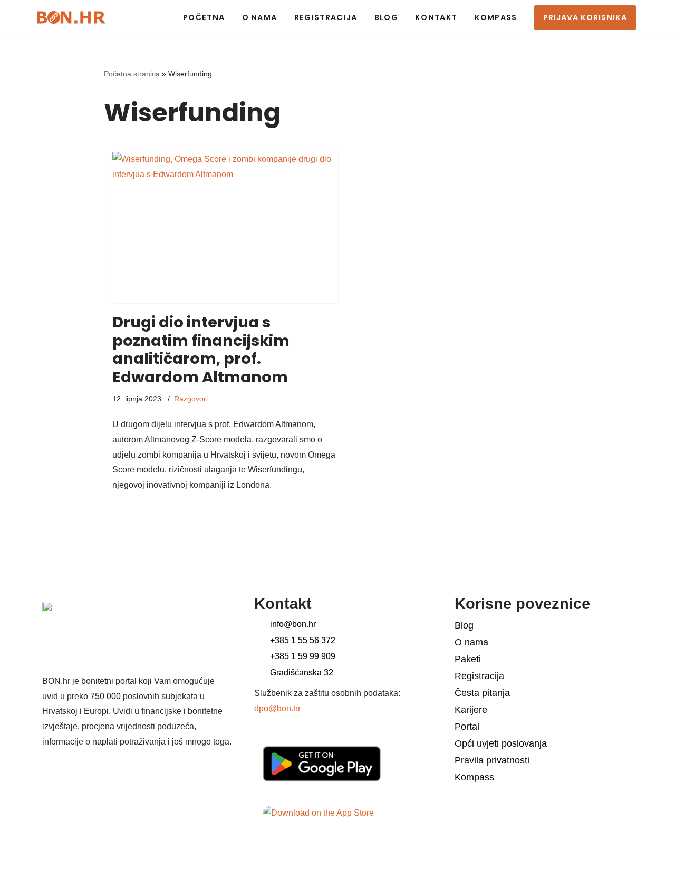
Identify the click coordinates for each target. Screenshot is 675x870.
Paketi (468, 659)
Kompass (496, 17)
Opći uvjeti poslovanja (501, 743)
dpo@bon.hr (277, 708)
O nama (259, 17)
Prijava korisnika (585, 17)
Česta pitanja (482, 693)
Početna (204, 17)
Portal (467, 726)
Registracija (326, 17)
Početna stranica (132, 74)
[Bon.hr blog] (71, 17)
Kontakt (436, 17)
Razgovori (191, 398)
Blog (386, 17)
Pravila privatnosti (492, 760)
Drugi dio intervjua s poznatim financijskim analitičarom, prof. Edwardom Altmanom (201, 350)
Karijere (471, 709)
